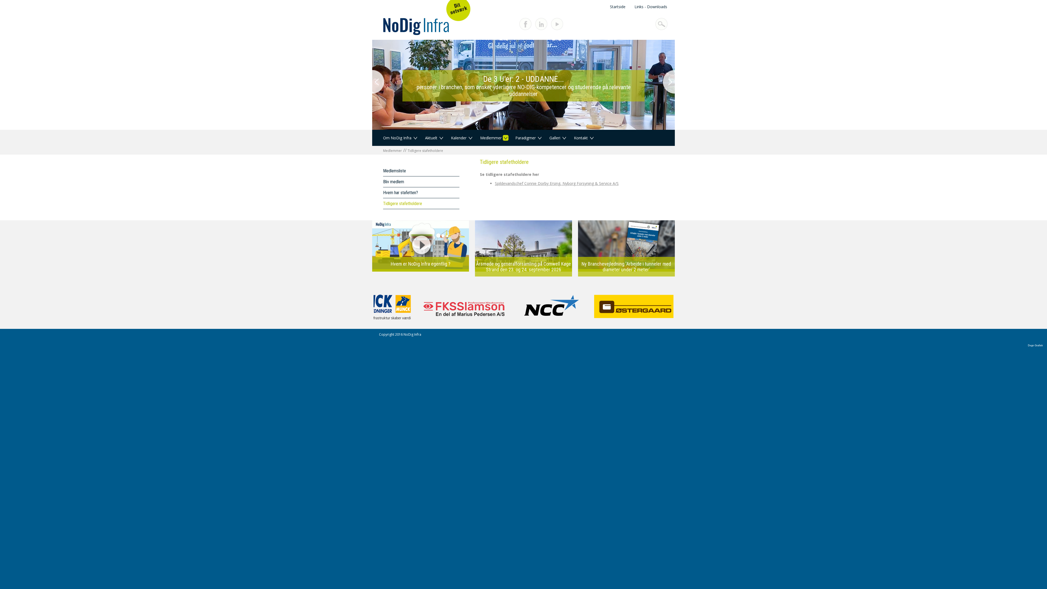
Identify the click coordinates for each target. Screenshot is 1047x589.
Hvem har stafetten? (400, 192)
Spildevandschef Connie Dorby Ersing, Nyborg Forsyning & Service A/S (557, 183)
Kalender (459, 137)
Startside (617, 6)
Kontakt (581, 137)
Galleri (554, 137)
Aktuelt (431, 137)
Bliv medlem (393, 181)
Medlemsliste (394, 170)
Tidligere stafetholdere (425, 150)
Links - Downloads (650, 6)
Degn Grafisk (1035, 345)
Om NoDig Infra (397, 137)
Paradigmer (525, 137)
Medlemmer (491, 137)
